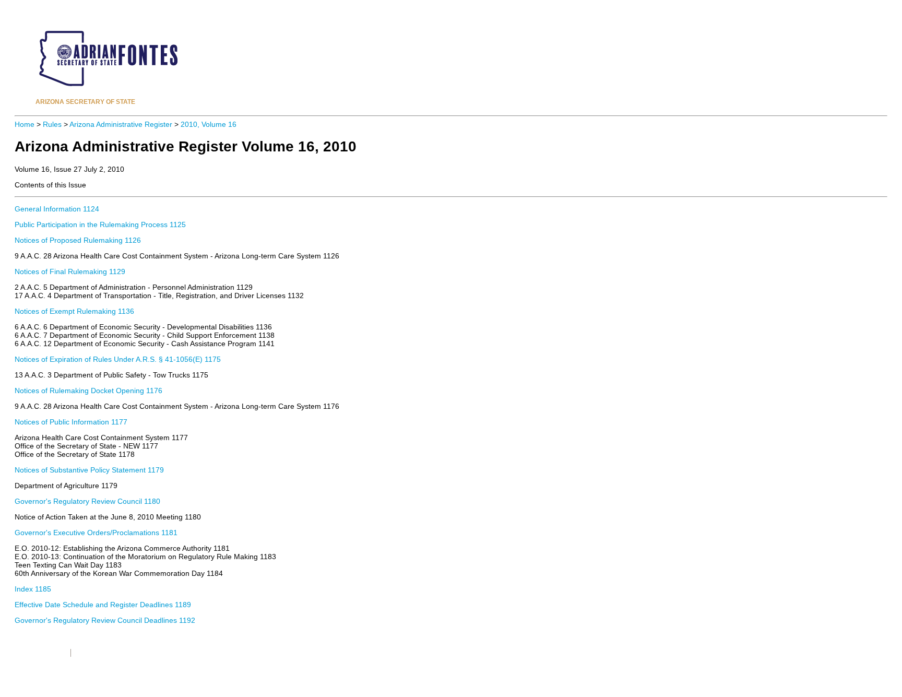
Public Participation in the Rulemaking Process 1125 (100, 224)
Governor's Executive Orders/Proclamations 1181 (96, 532)
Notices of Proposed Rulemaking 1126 (78, 240)
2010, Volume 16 (208, 124)
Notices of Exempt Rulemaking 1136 (74, 311)
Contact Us (91, 653)
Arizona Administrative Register (120, 124)
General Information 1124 (57, 209)
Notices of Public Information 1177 (71, 422)
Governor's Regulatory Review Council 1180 (87, 501)
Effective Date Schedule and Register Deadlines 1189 (103, 604)
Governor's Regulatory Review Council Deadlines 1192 (105, 620)
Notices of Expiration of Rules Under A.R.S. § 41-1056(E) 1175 (118, 359)
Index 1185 (33, 589)
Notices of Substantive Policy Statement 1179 (89, 470)
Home (24, 124)
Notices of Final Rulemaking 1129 (70, 271)
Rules (52, 124)
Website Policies (40, 653)
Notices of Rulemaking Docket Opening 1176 (88, 390)
